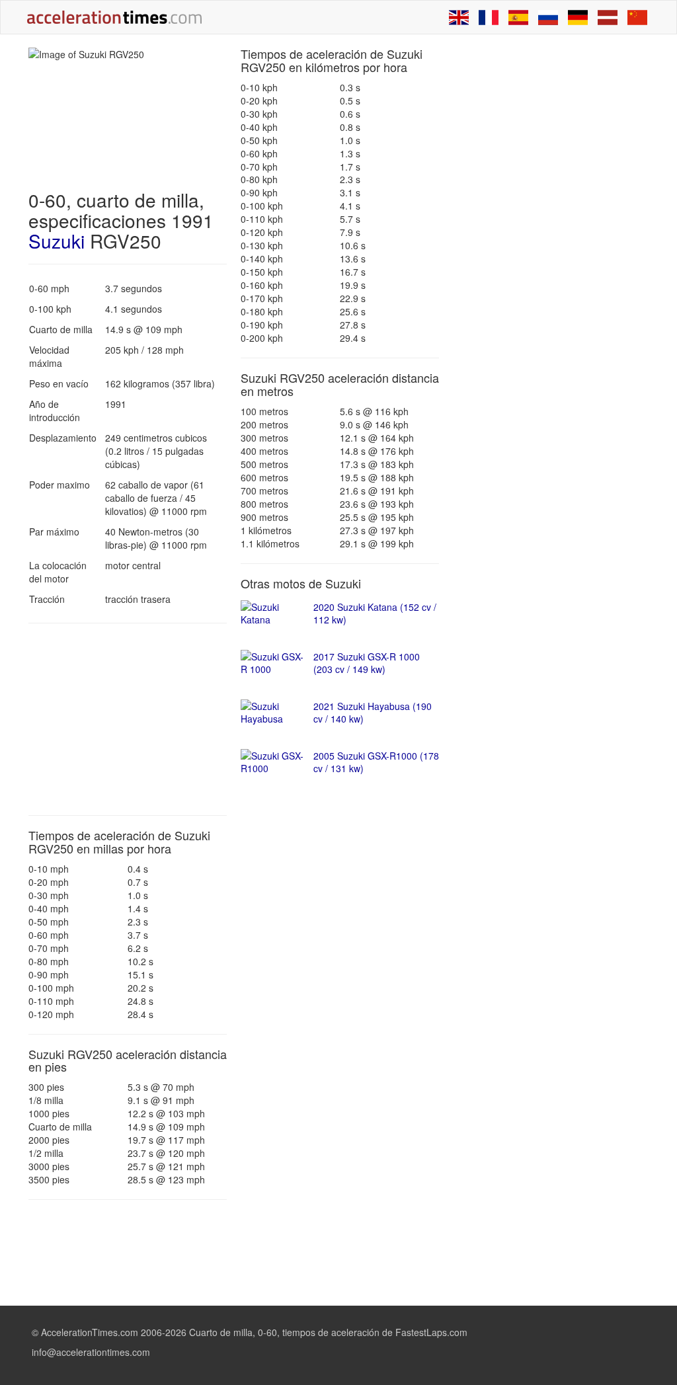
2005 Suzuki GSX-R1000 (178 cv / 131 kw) (376, 762)
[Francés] (488, 17)
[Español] (518, 17)
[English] (459, 17)
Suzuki (56, 240)
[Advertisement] (127, 719)
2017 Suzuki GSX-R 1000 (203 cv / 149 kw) (366, 663)
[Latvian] (607, 17)
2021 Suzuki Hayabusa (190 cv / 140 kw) (372, 712)
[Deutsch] (578, 17)
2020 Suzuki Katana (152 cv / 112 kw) (374, 613)
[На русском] (548, 17)
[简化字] (637, 17)
